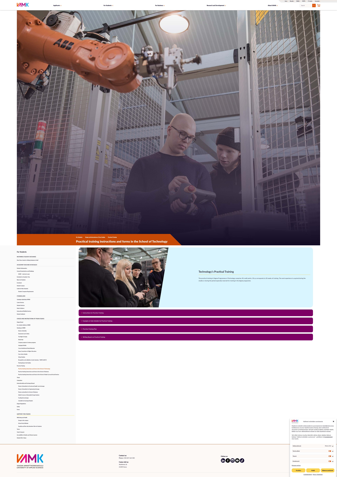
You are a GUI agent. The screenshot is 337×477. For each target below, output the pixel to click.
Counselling (21, 296)
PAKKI (297, 1)
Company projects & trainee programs (27, 342)
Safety (18, 406)
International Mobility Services (24, 311)
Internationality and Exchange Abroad (25, 383)
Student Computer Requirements (26, 291)
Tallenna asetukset (327, 470)
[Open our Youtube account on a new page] (237, 462)
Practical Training (112, 237)
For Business (159, 5)
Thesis (18, 377)
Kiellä (313, 470)
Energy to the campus (23, 420)
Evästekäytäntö (328, 437)
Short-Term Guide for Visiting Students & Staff (27, 260)
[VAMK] (23, 5)
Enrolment (19, 283)
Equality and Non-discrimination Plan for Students (30, 426)
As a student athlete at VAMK (23, 325)
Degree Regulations (21, 403)
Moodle (291, 1)
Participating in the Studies (24, 363)
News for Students (21, 280)
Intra (286, 1)
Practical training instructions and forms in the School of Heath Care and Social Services (38, 374)
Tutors (18, 429)
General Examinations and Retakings (25, 271)
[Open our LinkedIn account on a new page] (223, 462)
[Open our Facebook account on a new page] (228, 462)
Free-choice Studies (22, 354)
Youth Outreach (20, 432)
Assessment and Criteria (23, 333)
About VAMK (272, 5)
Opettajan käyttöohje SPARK (23, 299)
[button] (333, 421)
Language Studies (22, 345)
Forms (18, 409)
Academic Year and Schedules (27, 265)
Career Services (20, 302)
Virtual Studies (21, 357)
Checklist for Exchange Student (25, 401)
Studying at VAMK (21, 328)
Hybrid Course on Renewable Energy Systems (28, 395)
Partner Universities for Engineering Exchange (28, 389)
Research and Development (215, 5)
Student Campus (21, 285)
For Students (108, 5)
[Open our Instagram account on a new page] (232, 462)
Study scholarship (22, 331)
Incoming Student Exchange (26, 257)
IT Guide (310, 1)
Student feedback (21, 314)
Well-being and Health (22, 417)
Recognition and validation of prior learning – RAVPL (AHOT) (32, 360)
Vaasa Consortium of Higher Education (27, 351)
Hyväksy (298, 470)
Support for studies (23, 414)
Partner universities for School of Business (28, 392)
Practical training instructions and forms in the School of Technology (34, 369)
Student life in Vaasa (21, 438)
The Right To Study (22, 336)
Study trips (20, 339)
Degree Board (20, 322)
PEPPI (303, 1)
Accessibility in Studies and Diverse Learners (27, 435)
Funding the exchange (23, 398)
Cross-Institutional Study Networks (26, 348)
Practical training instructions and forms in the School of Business (33, 371)
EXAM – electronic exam (24, 274)
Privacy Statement (318, 474)
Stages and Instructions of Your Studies (95, 237)
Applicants (56, 5)
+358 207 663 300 (129, 458)
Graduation (19, 380)
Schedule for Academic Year (23, 277)
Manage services (296, 465)
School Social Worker (23, 423)
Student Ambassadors (22, 268)
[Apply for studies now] (318, 5)
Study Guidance (20, 308)
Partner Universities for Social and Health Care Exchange (31, 386)
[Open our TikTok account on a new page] (242, 462)
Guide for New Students (22, 288)
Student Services (21, 305)
